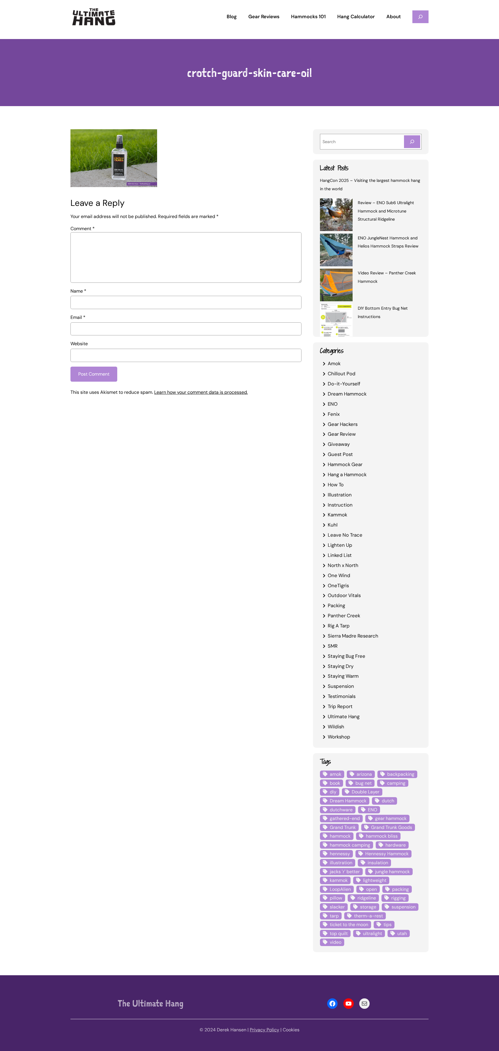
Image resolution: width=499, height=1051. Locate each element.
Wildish (336, 726)
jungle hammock (392, 872)
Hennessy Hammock (387, 854)
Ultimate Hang (344, 716)
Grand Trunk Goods (391, 827)
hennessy (340, 854)
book (335, 783)
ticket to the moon (349, 924)
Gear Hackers (343, 424)
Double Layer (365, 792)
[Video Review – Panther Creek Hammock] (336, 286)
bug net (363, 783)
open (371, 889)
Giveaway (339, 444)
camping (396, 783)
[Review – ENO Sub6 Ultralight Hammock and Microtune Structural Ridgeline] (336, 215)
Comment (82, 229)
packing (400, 889)
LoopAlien (340, 889)
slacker (337, 907)
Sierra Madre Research (353, 636)
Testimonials (341, 696)
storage (368, 907)
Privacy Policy (264, 1030)
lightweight (374, 880)
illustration (341, 863)
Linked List (340, 555)
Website (79, 344)
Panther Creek (344, 615)
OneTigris (338, 585)
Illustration (340, 495)
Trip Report (340, 706)
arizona (364, 774)
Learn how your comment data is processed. (201, 392)
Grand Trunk (343, 827)
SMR (333, 646)
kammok (339, 880)
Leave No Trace (345, 535)
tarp (334, 916)
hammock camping (350, 845)
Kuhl (333, 525)
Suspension (341, 686)
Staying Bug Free (346, 656)
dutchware (341, 810)
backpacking (400, 774)
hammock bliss (382, 836)
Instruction (340, 505)
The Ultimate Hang (150, 1003)
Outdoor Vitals (344, 595)
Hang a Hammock (347, 474)
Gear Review (342, 434)
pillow (336, 898)
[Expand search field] (420, 16)
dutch (388, 801)
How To (336, 484)
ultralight (372, 933)
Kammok (337, 514)
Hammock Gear (345, 464)
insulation (378, 863)
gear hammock (391, 818)
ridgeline (367, 898)
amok (335, 774)
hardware (396, 845)
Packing (336, 605)
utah (402, 933)
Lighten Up (340, 545)
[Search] (412, 141)
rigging (398, 898)
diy (333, 792)
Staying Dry (340, 666)
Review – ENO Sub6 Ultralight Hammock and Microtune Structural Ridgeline (386, 211)
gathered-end (345, 818)
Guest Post (340, 454)
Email (77, 317)
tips (387, 924)
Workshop (339, 737)
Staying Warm (343, 676)
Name (78, 291)
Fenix (334, 414)
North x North (343, 565)
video (335, 942)
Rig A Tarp (339, 626)
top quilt (339, 933)
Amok (334, 363)
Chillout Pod (341, 373)
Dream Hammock (347, 394)
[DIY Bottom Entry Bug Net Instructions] (336, 321)
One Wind (339, 575)
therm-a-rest (368, 916)
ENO (333, 404)
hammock (340, 836)
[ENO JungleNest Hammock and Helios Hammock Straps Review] (336, 251)
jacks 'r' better (345, 872)
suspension (404, 907)
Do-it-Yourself (344, 383)
